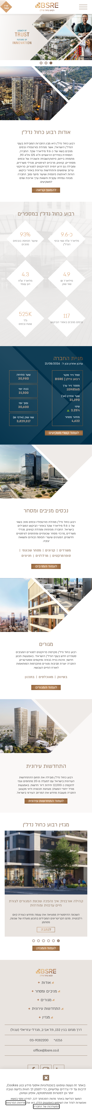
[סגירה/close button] (46, 1078)
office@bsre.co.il (46, 1050)
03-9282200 (39, 1040)
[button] (51, 63)
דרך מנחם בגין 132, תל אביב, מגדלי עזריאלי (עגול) (46, 1030)
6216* (58, 1040)
